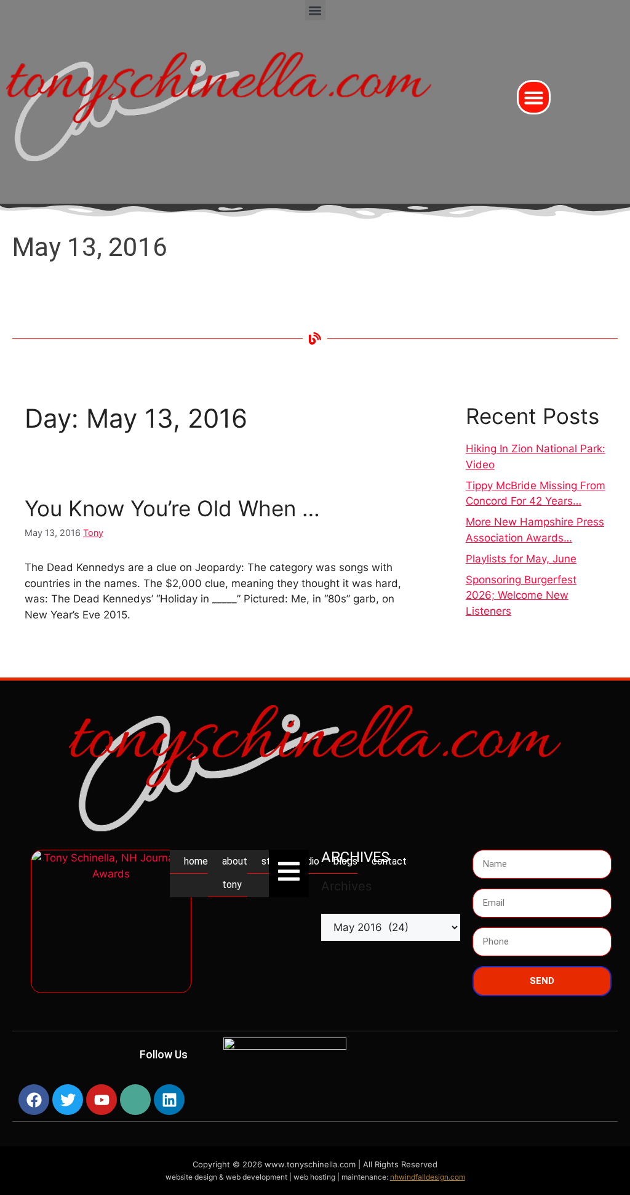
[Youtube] (101, 1099)
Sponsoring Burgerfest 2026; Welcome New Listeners (521, 595)
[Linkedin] (169, 1099)
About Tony (234, 872)
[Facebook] (33, 1099)
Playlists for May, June (521, 559)
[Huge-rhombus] (135, 1099)
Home (196, 861)
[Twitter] (67, 1099)
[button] (315, 10)
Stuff (272, 861)
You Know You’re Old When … (172, 508)
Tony (93, 532)
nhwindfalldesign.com (427, 1176)
